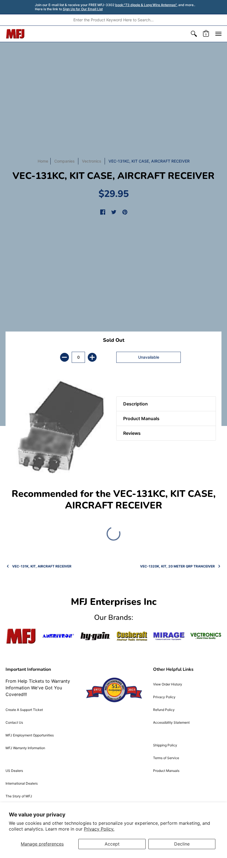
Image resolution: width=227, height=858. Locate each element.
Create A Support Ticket (24, 710)
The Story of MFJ (19, 796)
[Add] (92, 357)
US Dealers (14, 771)
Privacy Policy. (99, 829)
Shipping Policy (165, 745)
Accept (112, 844)
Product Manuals (166, 771)
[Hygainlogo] (95, 636)
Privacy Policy (164, 697)
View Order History (167, 684)
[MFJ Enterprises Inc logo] (15, 34)
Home (43, 161)
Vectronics (91, 161)
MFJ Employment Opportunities (30, 735)
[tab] (126, 382)
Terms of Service (166, 758)
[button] (194, 34)
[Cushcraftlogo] (132, 636)
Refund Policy (164, 710)
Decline (182, 844)
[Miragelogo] (168, 636)
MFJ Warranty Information (25, 748)
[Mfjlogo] (21, 636)
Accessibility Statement (171, 722)
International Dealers (22, 783)
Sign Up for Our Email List (83, 9)
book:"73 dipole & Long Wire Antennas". (146, 5)
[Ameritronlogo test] (58, 636)
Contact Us (14, 722)
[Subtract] (64, 357)
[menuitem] (194, 34)
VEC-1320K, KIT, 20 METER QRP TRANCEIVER (177, 566)
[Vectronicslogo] (205, 636)
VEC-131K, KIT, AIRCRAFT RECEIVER (41, 566)
